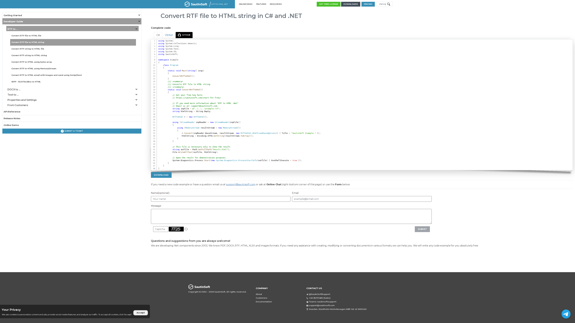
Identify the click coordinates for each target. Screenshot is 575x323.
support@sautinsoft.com (204, 106)
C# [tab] (158, 35)
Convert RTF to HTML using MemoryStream (33, 68)
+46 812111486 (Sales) (319, 298)
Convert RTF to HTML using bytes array (31, 62)
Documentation (264, 301)
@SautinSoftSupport (319, 294)
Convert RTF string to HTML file (27, 49)
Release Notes (12, 118)
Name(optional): (160, 193)
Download (161, 174)
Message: (156, 205)
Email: (295, 193)
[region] (86, 311)
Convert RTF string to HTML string (29, 55)
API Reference (12, 111)
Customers (261, 298)
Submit (422, 229)
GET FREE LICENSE (328, 4)
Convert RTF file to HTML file (26, 36)
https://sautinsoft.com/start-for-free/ (198, 98)
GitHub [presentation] (186, 35)
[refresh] (186, 229)
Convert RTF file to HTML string (27, 42)
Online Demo (11, 125)
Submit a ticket (73, 131)
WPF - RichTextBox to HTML (26, 82)
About (259, 294)
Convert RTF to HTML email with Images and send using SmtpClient (46, 75)
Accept (141, 312)
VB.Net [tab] (169, 35)
